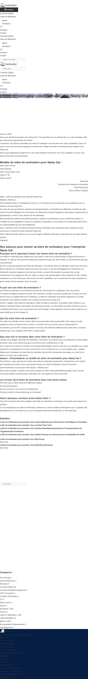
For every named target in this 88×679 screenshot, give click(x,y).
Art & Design (5, 578)
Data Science (5, 602)
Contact (3, 33)
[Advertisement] (44, 115)
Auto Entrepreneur (7, 581)
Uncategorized (6, 627)
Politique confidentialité (9, 668)
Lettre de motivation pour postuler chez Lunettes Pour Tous (26, 425)
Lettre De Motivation (8, 615)
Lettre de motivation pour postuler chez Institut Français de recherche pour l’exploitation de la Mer (42, 435)
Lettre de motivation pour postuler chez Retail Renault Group (26, 445)
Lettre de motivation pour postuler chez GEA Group (22, 439)
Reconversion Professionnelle (12, 624)
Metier (4, 21)
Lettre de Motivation (8, 17)
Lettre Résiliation (7, 618)
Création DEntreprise (8, 596)
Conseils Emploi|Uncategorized (13, 590)
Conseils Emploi (6, 14)
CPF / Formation (6, 593)
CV (1, 27)
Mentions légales (7, 665)
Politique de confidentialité (11, 674)
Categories (10, 10)
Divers (2, 606)
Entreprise (6, 24)
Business (4, 584)
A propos (3, 30)
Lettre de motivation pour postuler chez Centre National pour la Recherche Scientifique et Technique (43, 422)
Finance (3, 612)
